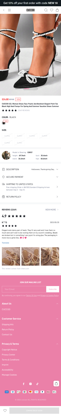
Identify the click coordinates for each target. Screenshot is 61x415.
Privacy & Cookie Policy (49, 295)
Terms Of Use (31, 295)
